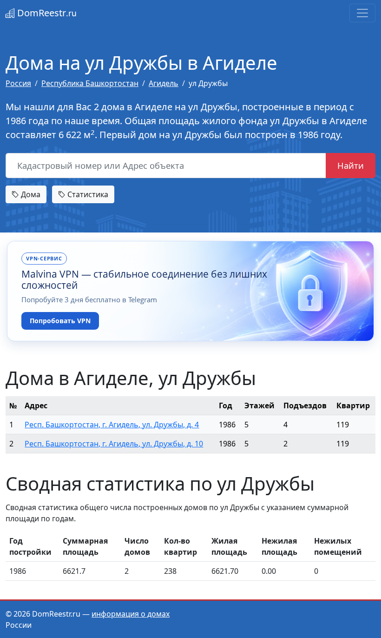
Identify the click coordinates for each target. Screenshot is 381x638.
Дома (29, 194)
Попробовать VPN (60, 320)
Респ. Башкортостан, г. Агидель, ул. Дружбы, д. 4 (112, 424)
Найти (350, 165)
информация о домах (131, 614)
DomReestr (46, 13)
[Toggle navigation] (362, 13)
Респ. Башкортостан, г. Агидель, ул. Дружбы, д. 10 (114, 444)
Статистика (87, 194)
